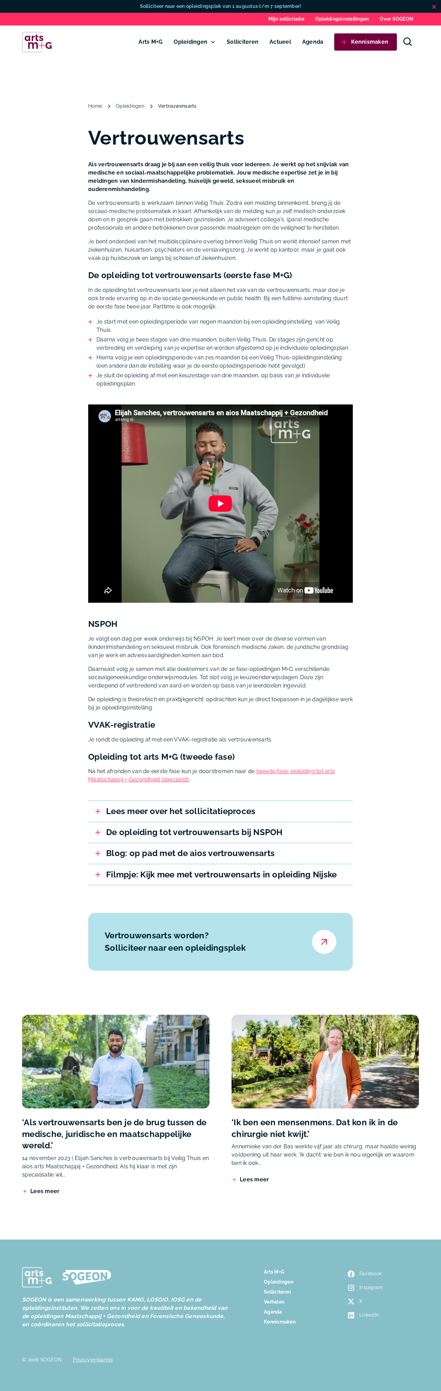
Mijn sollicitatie (286, 19)
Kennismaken (280, 1322)
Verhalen (274, 1302)
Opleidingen (190, 42)
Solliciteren (242, 42)
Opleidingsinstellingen (342, 19)
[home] (37, 42)
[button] (194, 42)
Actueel (280, 42)
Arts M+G (151, 42)
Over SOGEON (396, 19)
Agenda (313, 42)
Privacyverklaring (93, 1359)
